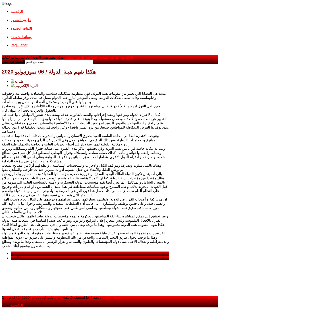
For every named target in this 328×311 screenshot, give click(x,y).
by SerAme (111, 297)
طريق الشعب (21, 20)
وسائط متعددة (21, 37)
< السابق (17, 254)
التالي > (16, 258)
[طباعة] (17, 81)
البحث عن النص (13, 61)
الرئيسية (17, 11)
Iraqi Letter (19, 45)
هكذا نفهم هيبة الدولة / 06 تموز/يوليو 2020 (49, 72)
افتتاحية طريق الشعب (81, 57)
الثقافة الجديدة (21, 28)
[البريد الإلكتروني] (24, 86)
